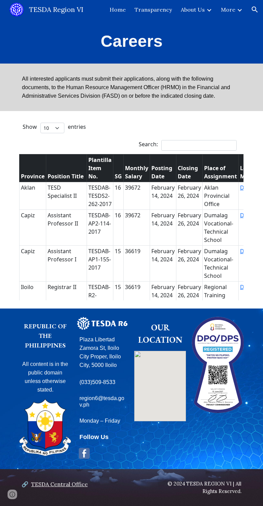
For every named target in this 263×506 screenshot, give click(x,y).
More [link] (228, 9)
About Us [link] (193, 9)
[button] (255, 9)
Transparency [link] (153, 9)
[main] (131, 41)
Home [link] (118, 9)
